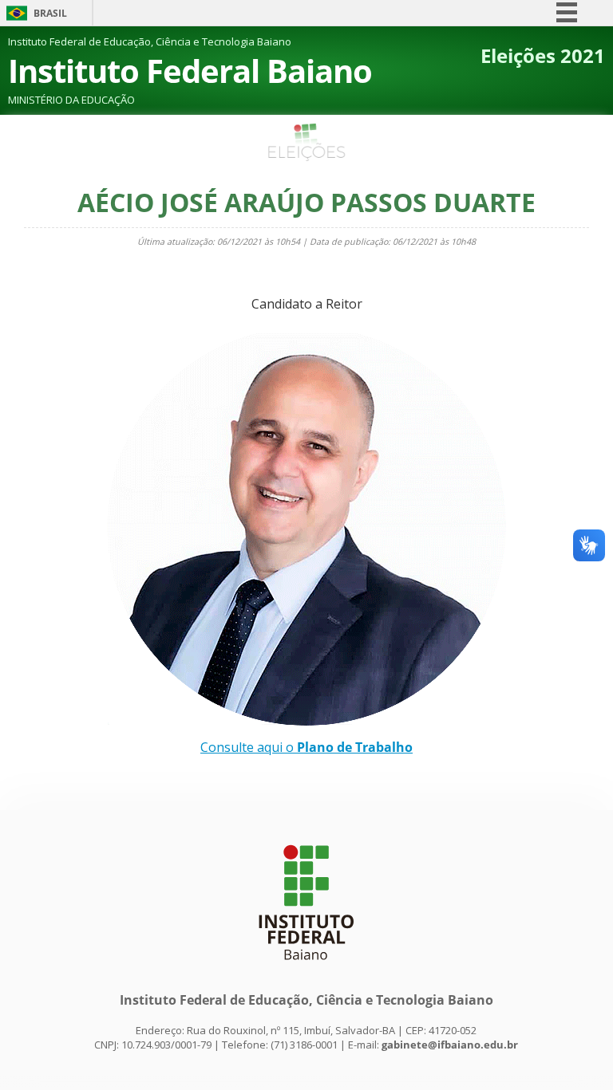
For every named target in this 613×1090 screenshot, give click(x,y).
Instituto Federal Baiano (190, 70)
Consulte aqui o (306, 747)
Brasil (50, 13)
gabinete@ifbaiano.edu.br (450, 1044)
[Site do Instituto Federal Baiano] (306, 968)
